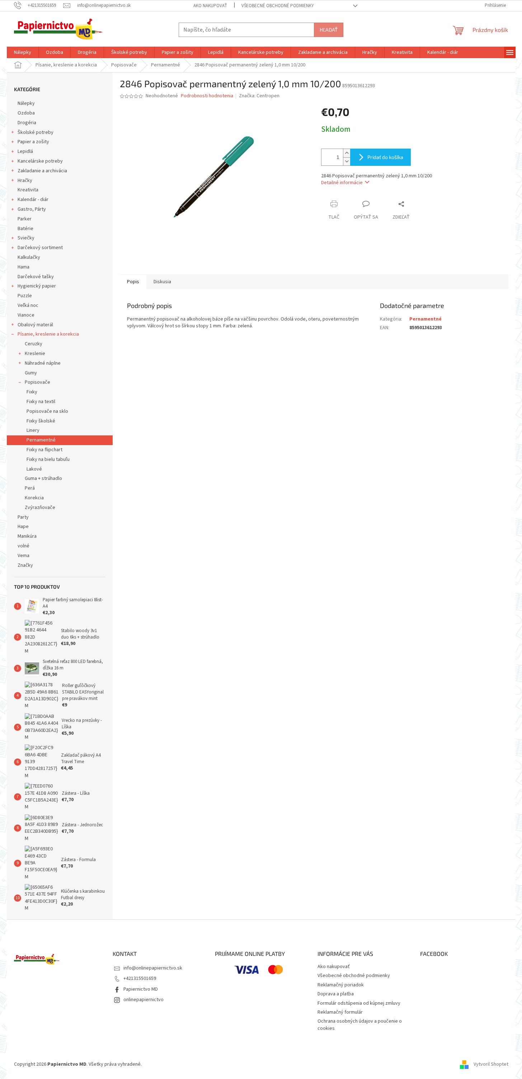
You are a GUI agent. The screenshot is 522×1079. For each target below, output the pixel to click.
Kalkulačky (29, 257)
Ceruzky (33, 343)
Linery (33, 430)
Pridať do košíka (385, 157)
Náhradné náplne (43, 363)
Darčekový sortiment (40, 247)
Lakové (34, 469)
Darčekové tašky (36, 276)
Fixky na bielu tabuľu (48, 459)
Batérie (25, 228)
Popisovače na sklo (47, 411)
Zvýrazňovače (40, 507)
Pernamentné (41, 440)
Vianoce (26, 315)
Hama (23, 267)
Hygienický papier (37, 286)
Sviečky (26, 238)
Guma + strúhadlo (43, 478)
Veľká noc (28, 305)
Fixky (32, 392)
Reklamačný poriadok (341, 985)
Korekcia (34, 497)
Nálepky (26, 103)
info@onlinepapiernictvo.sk (152, 968)
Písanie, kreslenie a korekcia (48, 334)
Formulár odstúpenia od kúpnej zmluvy (359, 1003)
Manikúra (27, 536)
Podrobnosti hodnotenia (207, 96)
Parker (25, 219)
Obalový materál (35, 324)
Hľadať (329, 30)
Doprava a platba (336, 994)
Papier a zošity (33, 141)
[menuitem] (22, 52)
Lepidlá (25, 151)
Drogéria (27, 122)
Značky (25, 565)
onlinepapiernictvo (143, 999)
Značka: (259, 95)
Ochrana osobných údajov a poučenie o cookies (360, 1025)
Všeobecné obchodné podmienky (277, 6)
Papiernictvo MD (140, 989)
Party (23, 517)
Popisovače (37, 382)
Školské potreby (35, 132)
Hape (23, 526)
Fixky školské (41, 421)
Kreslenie (35, 353)
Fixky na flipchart (44, 449)
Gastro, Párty (32, 209)
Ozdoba (26, 113)
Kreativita (28, 189)
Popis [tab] (133, 281)
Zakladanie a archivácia (42, 170)
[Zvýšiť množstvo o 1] (346, 153)
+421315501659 (139, 978)
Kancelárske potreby (40, 161)
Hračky (25, 180)
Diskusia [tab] (162, 281)
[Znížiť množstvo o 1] (346, 161)
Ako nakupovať (210, 6)
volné (23, 546)
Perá (30, 488)
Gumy (31, 373)
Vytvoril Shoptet (491, 1064)
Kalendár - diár (33, 199)
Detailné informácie (342, 182)
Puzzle (25, 295)
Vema (23, 555)
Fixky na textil (41, 401)
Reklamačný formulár (340, 1012)
